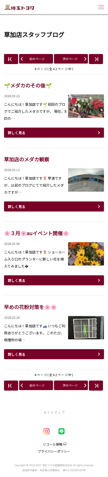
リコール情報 (52, 444)
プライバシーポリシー (54, 451)
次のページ (70, 59)
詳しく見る (16, 132)
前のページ (36, 59)
